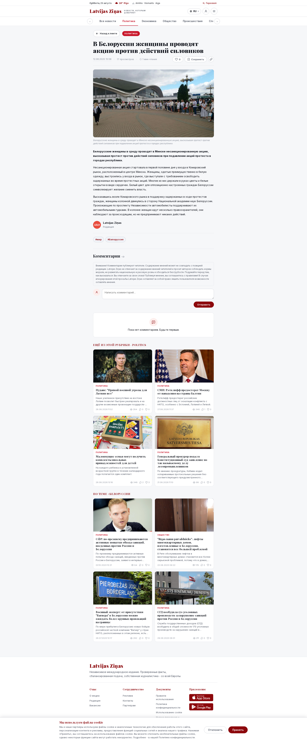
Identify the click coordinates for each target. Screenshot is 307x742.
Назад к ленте (108, 33)
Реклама (128, 695)
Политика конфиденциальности (168, 706)
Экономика (149, 21)
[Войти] (206, 11)
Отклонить (215, 729)
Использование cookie (169, 712)
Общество (169, 21)
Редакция (95, 700)
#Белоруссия (115, 239)
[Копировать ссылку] (211, 59)
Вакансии (95, 705)
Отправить (203, 304)
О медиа (94, 695)
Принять (238, 729)
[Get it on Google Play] (201, 707)
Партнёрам (129, 705)
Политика (128, 21)
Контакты (128, 700)
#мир (98, 239)
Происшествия (193, 21)
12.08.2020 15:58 (102, 59)
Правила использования (165, 697)
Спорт (213, 21)
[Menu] (214, 11)
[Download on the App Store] (201, 697)
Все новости (107, 21)
